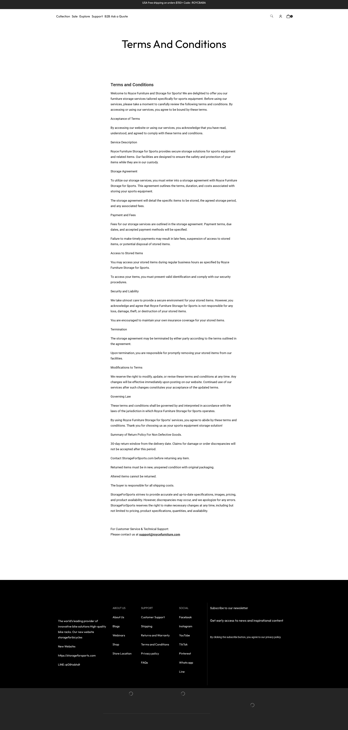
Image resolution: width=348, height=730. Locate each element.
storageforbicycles (70, 637)
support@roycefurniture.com (159, 534)
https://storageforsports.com (77, 655)
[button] (271, 16)
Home (173, 34)
